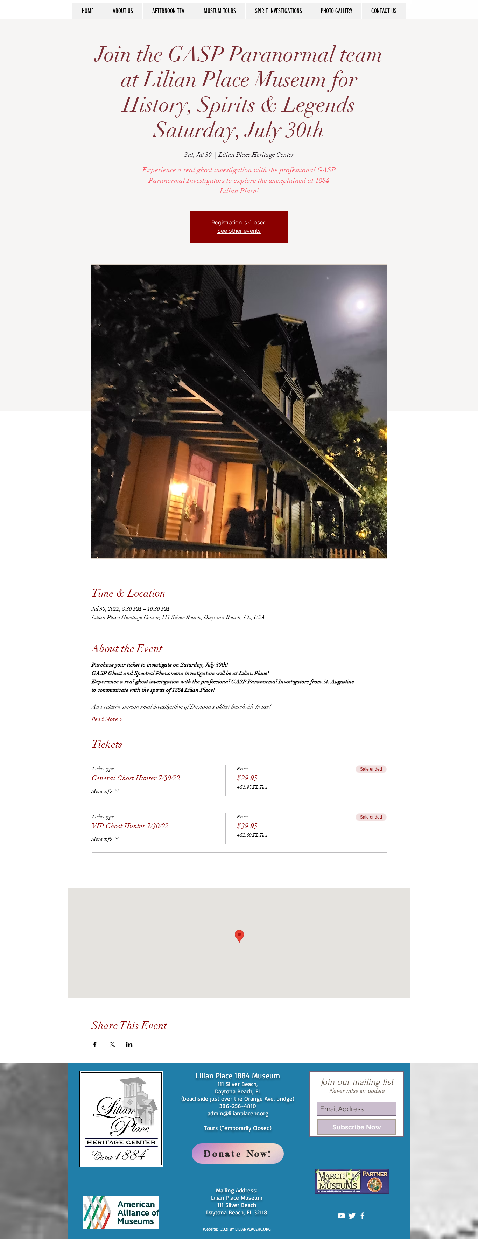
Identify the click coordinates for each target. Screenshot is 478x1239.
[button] (122, 11)
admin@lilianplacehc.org (238, 1113)
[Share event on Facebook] (95, 1044)
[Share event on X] (112, 1044)
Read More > (107, 719)
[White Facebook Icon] (362, 1215)
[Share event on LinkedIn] (129, 1044)
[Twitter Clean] (351, 1215)
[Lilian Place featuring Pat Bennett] (341, 1215)
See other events (239, 231)
